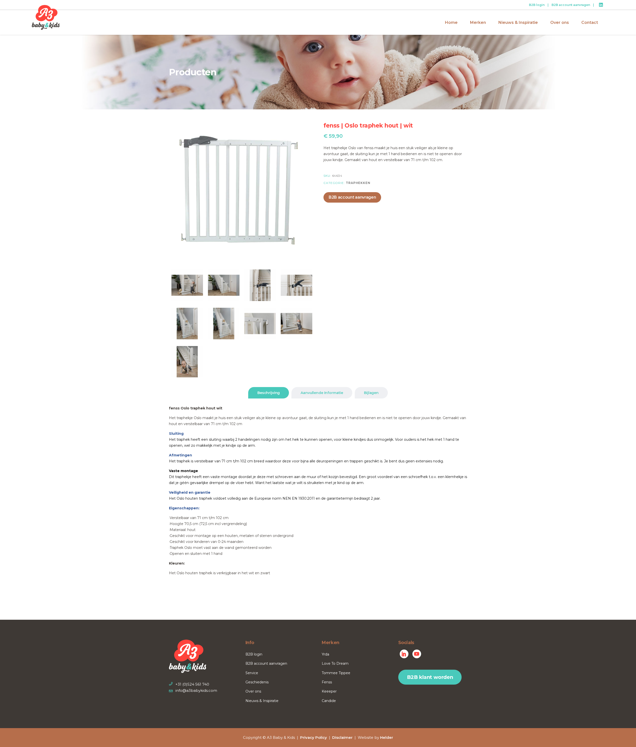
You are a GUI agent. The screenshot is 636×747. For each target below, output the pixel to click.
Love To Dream (335, 663)
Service (251, 673)
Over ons (253, 691)
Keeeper (329, 691)
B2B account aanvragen (571, 5)
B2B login (537, 5)
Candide (329, 701)
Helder (386, 737)
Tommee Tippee (336, 673)
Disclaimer (342, 737)
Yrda (325, 654)
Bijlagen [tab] (371, 393)
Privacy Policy (313, 737)
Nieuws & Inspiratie (261, 701)
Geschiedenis (257, 682)
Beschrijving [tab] (268, 393)
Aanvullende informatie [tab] (322, 393)
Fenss (327, 682)
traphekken (358, 183)
